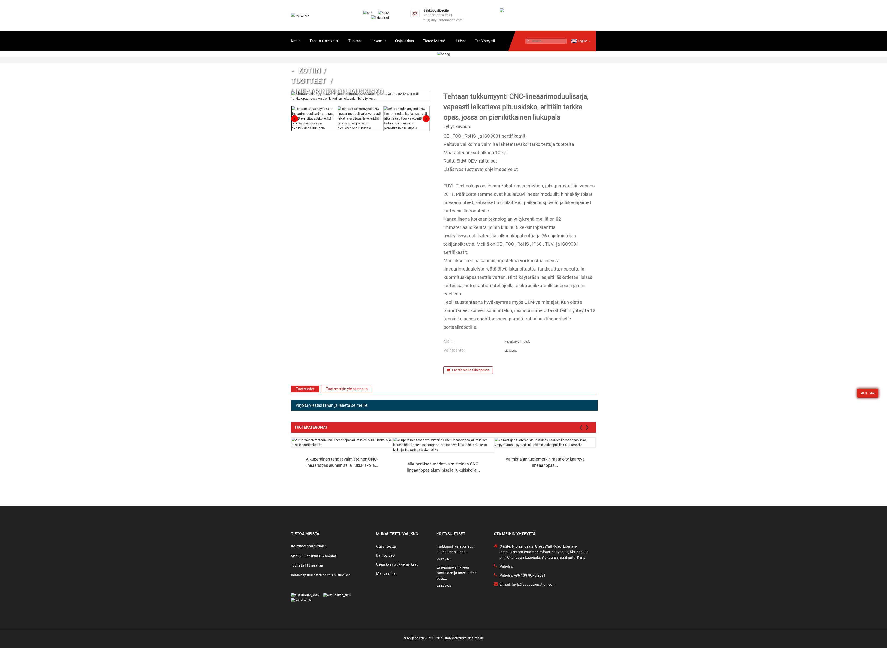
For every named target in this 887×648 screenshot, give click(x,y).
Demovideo (385, 555)
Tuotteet (355, 41)
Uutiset (460, 41)
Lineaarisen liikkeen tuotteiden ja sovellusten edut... (457, 573)
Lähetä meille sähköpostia (470, 370)
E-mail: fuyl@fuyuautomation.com (528, 584)
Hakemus (378, 41)
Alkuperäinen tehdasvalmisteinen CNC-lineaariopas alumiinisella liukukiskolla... (342, 462)
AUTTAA (868, 393)
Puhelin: (506, 566)
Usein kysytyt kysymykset (397, 564)
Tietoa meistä (434, 41)
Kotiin (296, 41)
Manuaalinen (387, 573)
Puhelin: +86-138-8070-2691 (523, 575)
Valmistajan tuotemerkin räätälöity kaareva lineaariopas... (545, 462)
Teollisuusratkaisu (324, 41)
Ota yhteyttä (485, 41)
